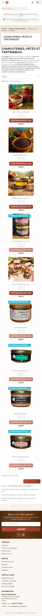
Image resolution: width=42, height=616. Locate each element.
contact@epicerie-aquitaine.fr (17, 606)
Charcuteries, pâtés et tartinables (17, 38)
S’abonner (21, 529)
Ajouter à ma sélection (21, 120)
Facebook (3, 505)
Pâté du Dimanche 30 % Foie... (21, 198)
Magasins (5, 570)
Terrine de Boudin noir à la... (21, 284)
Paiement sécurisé (8, 578)
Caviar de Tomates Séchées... (21, 112)
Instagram (8, 505)
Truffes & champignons (9, 548)
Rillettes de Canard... (21, 414)
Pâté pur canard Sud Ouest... (21, 457)
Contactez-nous (7, 567)
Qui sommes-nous (8, 562)
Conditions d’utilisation (9, 581)
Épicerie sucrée (7, 554)
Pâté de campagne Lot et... (21, 370)
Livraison (4, 564)
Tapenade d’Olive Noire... (21, 155)
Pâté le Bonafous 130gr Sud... (21, 241)
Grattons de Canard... (21, 327)
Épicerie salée (6, 551)
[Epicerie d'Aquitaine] (7, 2)
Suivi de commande (8, 586)
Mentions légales (7, 584)
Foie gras (5, 545)
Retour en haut (32, 481)
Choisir (21, 77)
